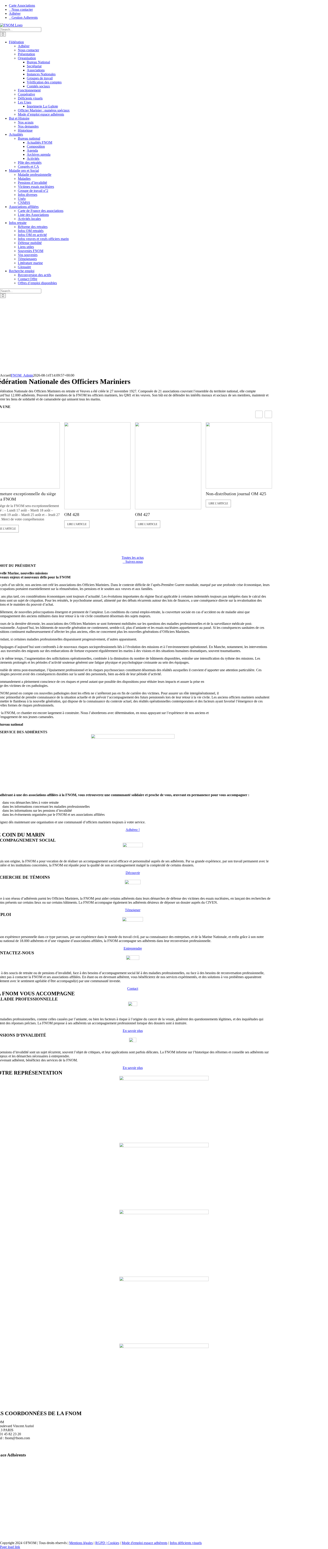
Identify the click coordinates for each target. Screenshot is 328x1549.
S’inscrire (69, 1518)
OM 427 (142, 514)
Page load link (10, 1547)
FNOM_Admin (22, 375)
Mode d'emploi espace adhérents (144, 1543)
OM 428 (71, 514)
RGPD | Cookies (107, 1543)
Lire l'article (77, 524)
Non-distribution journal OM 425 (236, 493)
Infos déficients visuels (186, 1543)
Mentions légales (81, 1543)
